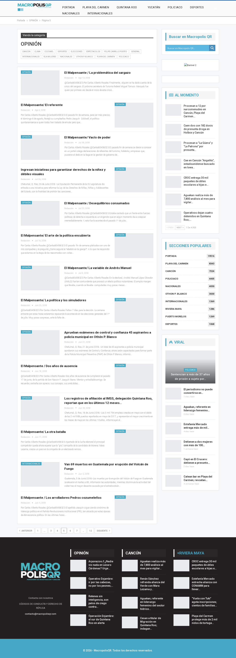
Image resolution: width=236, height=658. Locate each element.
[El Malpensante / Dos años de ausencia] (134, 376)
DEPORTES (197, 7)
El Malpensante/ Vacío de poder (87, 137)
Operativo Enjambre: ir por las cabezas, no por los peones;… (100, 582)
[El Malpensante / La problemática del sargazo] (40, 82)
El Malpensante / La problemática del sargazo (97, 72)
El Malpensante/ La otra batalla (43, 432)
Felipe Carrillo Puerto (115, 52)
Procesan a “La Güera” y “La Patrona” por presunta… (198, 146)
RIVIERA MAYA (173, 309)
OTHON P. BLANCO (84, 57)
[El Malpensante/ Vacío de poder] (40, 147)
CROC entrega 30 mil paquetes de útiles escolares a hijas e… (196, 181)
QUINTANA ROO (127, 7)
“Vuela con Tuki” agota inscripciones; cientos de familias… (204, 602)
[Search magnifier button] (212, 48)
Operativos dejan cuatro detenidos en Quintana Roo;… (198, 216)
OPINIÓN (26, 72)
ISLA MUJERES (50, 57)
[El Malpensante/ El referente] (134, 115)
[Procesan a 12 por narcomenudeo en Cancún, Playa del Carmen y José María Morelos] (173, 110)
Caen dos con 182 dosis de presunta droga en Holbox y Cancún (198, 129)
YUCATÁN (154, 7)
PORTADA (68, 7)
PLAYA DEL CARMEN (96, 7)
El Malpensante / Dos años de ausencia (49, 366)
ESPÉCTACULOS (93, 52)
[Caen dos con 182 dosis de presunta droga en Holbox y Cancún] (173, 130)
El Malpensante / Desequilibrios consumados (96, 203)
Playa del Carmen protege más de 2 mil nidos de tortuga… (204, 619)
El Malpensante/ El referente (42, 105)
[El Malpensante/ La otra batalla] (134, 442)
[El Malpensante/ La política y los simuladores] (134, 310)
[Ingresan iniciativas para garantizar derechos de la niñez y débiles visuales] (134, 179)
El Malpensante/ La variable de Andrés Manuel (97, 268)
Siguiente (102, 530)
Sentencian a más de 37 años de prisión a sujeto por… (190, 377)
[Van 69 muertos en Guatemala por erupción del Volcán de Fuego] (40, 474)
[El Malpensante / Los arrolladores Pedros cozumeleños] (134, 507)
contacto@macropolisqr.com (40, 613)
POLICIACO (175, 7)
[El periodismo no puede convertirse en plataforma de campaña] (173, 394)
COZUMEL (49, 52)
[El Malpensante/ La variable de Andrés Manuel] (40, 278)
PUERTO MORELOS (175, 316)
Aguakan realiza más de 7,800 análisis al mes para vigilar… (199, 199)
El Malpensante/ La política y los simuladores (53, 300)
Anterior (26, 530)
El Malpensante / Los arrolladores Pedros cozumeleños (61, 497)
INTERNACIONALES (99, 13)
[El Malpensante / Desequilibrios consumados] (40, 213)
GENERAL (135, 52)
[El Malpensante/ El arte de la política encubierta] (134, 245)
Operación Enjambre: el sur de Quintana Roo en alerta (101, 619)
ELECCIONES (76, 52)
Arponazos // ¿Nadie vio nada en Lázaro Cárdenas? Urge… (100, 565)
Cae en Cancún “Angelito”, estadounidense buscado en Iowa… (199, 164)
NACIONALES (71, 13)
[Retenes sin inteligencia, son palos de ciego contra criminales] (78, 600)
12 (90, 530)
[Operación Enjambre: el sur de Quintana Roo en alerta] (78, 620)
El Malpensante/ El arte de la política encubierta (55, 235)
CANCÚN (26, 52)
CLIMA (37, 52)
